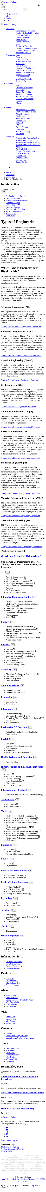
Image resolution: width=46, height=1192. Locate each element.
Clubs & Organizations (24, 99)
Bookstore (10, 1061)
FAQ (18, 125)
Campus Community (14, 966)
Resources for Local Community (28, 145)
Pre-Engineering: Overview (16, 196)
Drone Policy (11, 1006)
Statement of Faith (23, 118)
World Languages (10, 935)
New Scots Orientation (24, 96)
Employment (11, 995)
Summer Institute (22, 42)
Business (5, 644)
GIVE (8, 20)
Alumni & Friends (13, 968)
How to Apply (21, 66)
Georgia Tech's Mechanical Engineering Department (21, 547)
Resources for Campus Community (29, 140)
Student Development (24, 88)
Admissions (20, 57)
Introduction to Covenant (25, 110)
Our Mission (20, 116)
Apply (8, 18)
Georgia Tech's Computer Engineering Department (20, 427)
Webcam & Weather (13, 1059)
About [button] (8, 107)
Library (18, 44)
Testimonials (11, 214)
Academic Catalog (23, 35)
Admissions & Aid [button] (13, 55)
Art (3, 572)
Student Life (20, 90)
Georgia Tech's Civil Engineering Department (18, 407)
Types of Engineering (14, 211)
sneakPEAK (11, 1023)
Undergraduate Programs (25, 31)
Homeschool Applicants (25, 68)
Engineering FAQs (13, 205)
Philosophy (7, 845)
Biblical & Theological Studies (16, 597)
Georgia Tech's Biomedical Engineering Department (21, 356)
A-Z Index (10, 1050)
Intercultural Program (24, 94)
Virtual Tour (10, 1017)
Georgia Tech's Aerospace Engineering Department (21, 327)
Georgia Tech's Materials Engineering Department (20, 516)
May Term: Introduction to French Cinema (22, 1092)
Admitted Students (23, 75)
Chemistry (6, 669)
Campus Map (21, 156)
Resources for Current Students (28, 138)
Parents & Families (13, 964)
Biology (5, 622)
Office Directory (12, 1055)
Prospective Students (14, 962)
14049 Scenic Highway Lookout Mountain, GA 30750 (12, 1148)
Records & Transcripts (24, 46)
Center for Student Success (26, 50)
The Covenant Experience (26, 112)
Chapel (18, 105)
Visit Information (22, 77)
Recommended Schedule (15, 209)
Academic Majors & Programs (13, 551)
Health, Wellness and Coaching (17, 757)
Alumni (19, 147)
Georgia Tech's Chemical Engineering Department (20, 380)
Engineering (10, 177)
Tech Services (21, 160)
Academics (10, 175)
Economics (6, 697)
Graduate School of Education (27, 33)
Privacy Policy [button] (34, 1185)
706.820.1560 (6, 1151)
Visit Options (11, 1021)
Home (8, 172)
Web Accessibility (13, 1002)
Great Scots (10, 1053)
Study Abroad (21, 40)
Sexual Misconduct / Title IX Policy (20, 1000)
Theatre (5, 926)
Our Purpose (21, 121)
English (5, 739)
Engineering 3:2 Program (14, 727)
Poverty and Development (14, 870)
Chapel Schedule (22, 153)
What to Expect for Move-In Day (17, 1108)
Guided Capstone (22, 37)
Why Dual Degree (13, 203)
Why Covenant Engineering (17, 200)
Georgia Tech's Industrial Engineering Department (20, 493)
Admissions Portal (13, 1048)
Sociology (6, 910)
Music (4, 811)
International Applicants (25, 72)
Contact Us (10, 216)
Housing (19, 101)
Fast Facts (19, 123)
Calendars (10, 979)
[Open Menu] (2, 4)
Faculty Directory (22, 127)
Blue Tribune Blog (23, 131)
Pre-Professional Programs (14, 882)
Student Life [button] (10, 83)
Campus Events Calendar (25, 151)
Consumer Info (12, 998)
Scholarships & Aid (23, 61)
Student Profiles (12, 981)
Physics (5, 858)
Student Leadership (23, 92)
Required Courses (13, 207)
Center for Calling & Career (26, 48)
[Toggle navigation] (3, 192)
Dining (18, 103)
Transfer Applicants (23, 70)
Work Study (20, 64)
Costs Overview (22, 59)
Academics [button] (10, 29)
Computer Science (10, 685)
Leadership (20, 129)
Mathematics (7, 799)
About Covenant (22, 114)
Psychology (7, 898)
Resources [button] (10, 136)
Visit (7, 16)
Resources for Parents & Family (28, 142)
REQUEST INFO (13, 14)
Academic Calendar (23, 53)
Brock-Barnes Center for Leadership (20, 1038)
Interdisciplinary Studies (13, 790)
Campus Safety (21, 158)
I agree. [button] (4, 1188)
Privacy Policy (11, 1004)
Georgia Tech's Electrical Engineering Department (20, 458)
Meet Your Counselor (24, 79)
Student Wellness (22, 162)
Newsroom (20, 134)
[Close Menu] (3, 7)
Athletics (19, 86)
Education (6, 709)
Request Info (21, 81)
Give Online (10, 1057)
